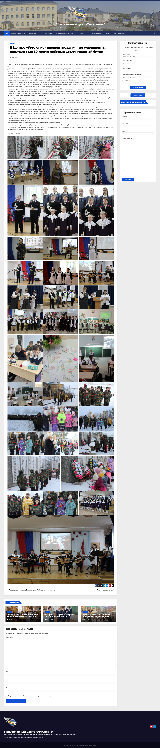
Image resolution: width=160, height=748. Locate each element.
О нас (108, 33)
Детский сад (46, 33)
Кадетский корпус (95, 33)
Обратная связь (120, 33)
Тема (123, 131)
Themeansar (93, 745)
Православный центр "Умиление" (80, 24)
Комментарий (10, 637)
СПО (81, 33)
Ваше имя (125, 116)
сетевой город (138, 95)
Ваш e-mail (125, 123)
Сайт (7, 688)
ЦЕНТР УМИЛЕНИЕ (17, 33)
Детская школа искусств (66, 33)
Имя (7, 671)
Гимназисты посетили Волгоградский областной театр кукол (32, 590)
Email (8, 680)
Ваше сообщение (127, 138)
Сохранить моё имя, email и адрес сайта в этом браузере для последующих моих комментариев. (38, 696)
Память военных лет (105, 590)
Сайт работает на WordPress (71, 745)
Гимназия (32, 33)
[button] (154, 33)
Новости (12, 43)
